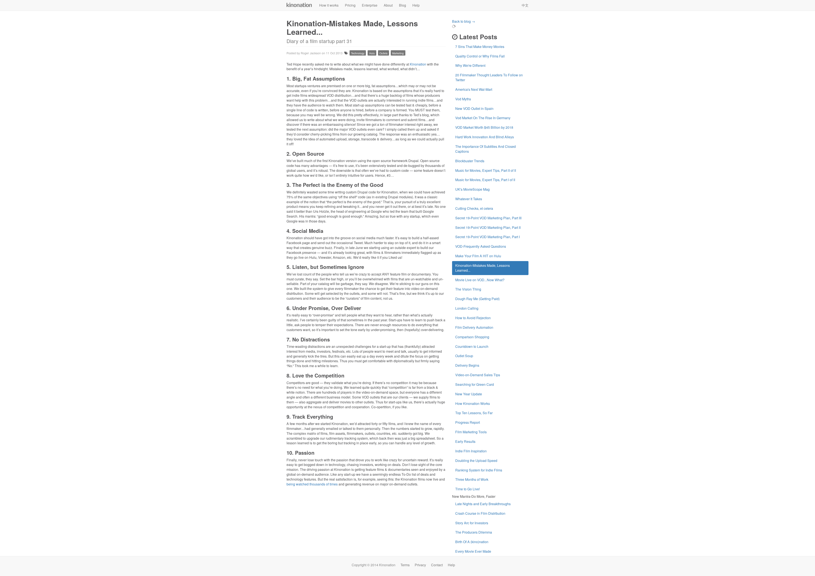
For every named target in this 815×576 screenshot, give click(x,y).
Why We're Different (470, 65)
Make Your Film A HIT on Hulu (478, 255)
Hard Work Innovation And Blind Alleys (484, 136)
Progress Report (467, 422)
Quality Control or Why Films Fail (480, 56)
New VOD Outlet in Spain (474, 108)
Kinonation (299, 5)
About (388, 5)
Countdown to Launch (471, 346)
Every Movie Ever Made (473, 551)
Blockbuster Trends (469, 160)
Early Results (465, 441)
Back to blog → (463, 21)
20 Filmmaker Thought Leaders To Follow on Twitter (489, 77)
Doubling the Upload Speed (476, 460)
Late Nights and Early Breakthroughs (483, 503)
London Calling (466, 308)
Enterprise (369, 5)
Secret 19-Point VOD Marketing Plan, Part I (487, 236)
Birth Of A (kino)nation (471, 541)
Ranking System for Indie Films (478, 470)
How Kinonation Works (472, 403)
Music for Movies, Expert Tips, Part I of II (485, 179)
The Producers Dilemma (473, 532)
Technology (357, 53)
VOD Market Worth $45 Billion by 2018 (484, 127)
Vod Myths (463, 98)
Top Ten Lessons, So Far (474, 412)
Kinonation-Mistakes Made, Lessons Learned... (482, 268)
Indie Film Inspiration (471, 451)
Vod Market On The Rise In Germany (482, 117)
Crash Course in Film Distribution (480, 513)
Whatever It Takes (468, 198)
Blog (402, 5)
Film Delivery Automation (474, 327)
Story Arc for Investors (471, 522)
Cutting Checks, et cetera (474, 208)
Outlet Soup (464, 355)
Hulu (372, 53)
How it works (329, 5)
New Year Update (468, 393)
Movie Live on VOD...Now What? (479, 279)
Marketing (398, 53)
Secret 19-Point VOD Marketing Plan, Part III (488, 217)
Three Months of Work (471, 479)
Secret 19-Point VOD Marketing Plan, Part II (488, 227)
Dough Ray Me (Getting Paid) (477, 298)
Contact (437, 564)
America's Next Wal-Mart (473, 89)
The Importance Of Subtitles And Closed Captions (485, 149)
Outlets (383, 53)
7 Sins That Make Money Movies (479, 46)
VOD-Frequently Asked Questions (480, 246)
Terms (405, 564)
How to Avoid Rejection (473, 317)
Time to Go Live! (467, 489)
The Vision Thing (468, 289)
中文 (525, 5)
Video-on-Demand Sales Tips (477, 374)
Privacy (420, 564)
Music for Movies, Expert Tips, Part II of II (485, 170)
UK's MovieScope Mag (472, 189)
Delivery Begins (467, 365)
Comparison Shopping (472, 336)
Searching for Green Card (474, 384)
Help (416, 5)
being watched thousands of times (312, 484)
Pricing (350, 5)
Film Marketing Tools (471, 431)
